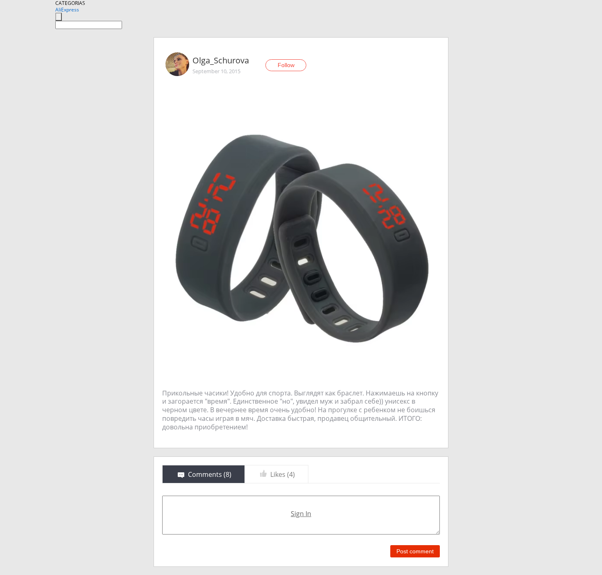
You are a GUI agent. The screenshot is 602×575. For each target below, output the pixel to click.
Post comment (415, 551)
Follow (286, 65)
